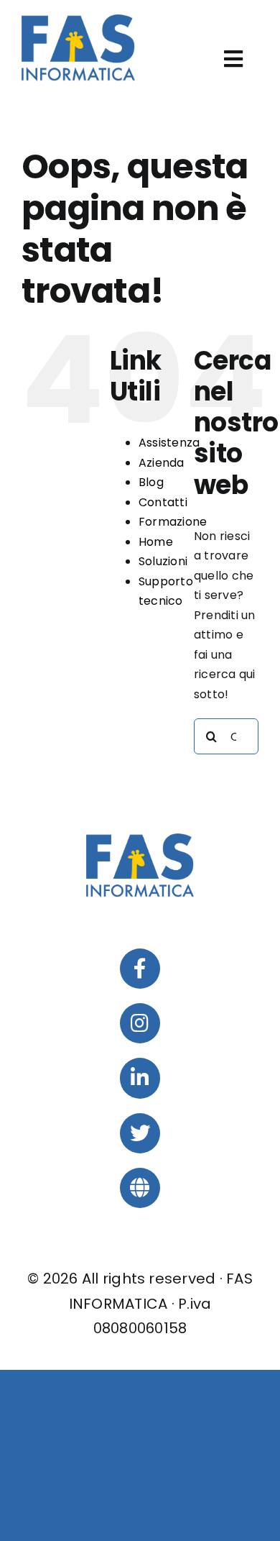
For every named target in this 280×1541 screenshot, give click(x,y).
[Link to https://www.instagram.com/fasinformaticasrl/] (140, 1023)
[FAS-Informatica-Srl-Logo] (78, 20)
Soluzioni (163, 561)
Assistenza (169, 442)
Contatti (163, 502)
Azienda (162, 462)
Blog (151, 482)
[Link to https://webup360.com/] (140, 1188)
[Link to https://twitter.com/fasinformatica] (140, 1133)
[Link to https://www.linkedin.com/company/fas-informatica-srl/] (140, 1078)
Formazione (173, 521)
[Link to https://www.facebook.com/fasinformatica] (140, 968)
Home (156, 542)
